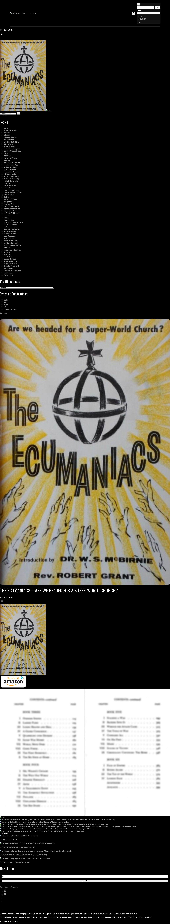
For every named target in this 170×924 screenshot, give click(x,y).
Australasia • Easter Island (11, 142)
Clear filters (3, 116)
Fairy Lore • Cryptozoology (11, 176)
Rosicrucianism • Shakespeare (12, 250)
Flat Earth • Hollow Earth (11, 181)
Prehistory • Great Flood (10, 243)
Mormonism (7, 215)
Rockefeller (7, 247)
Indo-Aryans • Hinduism (10, 199)
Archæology (7, 135)
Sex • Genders (8, 257)
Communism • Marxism (10, 158)
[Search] (157, 7)
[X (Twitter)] (3, 39)
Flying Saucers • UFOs (10, 185)
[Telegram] (7, 39)
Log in (139, 23)
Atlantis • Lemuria (9, 139)
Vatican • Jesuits (8, 273)
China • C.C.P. (7, 156)
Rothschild (7, 252)
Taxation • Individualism (10, 264)
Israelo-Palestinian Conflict (11, 206)
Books (5, 302)
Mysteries (6, 218)
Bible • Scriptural (8, 144)
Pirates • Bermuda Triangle (11, 240)
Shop (113, 820)
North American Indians (10, 234)
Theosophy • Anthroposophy (12, 266)
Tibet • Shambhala (9, 268)
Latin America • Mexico (10, 211)
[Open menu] (133, 13)
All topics (6, 128)
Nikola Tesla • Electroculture (12, 229)
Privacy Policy (15, 887)
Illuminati (6, 197)
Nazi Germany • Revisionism (12, 227)
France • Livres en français (11, 190)
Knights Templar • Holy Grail (12, 208)
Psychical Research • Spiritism (12, 245)
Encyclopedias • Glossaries (11, 172)
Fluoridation (7, 183)
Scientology (7, 254)
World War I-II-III (8, 275)
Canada (6, 153)
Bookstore (7, 887)
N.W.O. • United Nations (10, 224)
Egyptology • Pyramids (10, 169)
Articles (6, 300)
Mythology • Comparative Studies (13, 222)
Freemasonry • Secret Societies (13, 192)
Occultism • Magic (9, 238)
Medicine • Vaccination (10, 309)
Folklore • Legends (9, 188)
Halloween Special (9, 195)
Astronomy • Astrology (10, 137)
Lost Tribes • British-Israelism (12, 213)
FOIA (5, 307)
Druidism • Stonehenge (10, 167)
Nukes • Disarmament (10, 236)
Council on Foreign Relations (12, 162)
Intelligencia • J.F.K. (9, 201)
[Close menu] (138, 4)
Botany (6, 304)
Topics (139, 10)
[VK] (5, 39)
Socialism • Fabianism (10, 259)
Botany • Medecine (9, 146)
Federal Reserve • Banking (11, 179)
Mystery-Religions (9, 220)
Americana (7, 133)
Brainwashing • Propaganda (11, 149)
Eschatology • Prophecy (10, 174)
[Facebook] (1, 39)
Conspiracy (7, 160)
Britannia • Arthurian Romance (12, 151)
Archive (2, 887)
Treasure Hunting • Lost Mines (12, 270)
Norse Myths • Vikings (10, 231)
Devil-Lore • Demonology (11, 165)
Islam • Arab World (9, 204)
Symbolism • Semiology (10, 261)
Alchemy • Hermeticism (10, 130)
